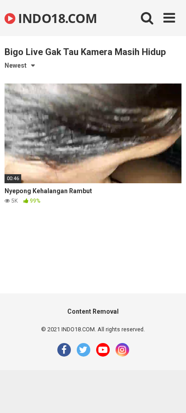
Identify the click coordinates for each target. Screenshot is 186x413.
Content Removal (93, 311)
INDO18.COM (56, 18)
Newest (16, 65)
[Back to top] (169, 394)
